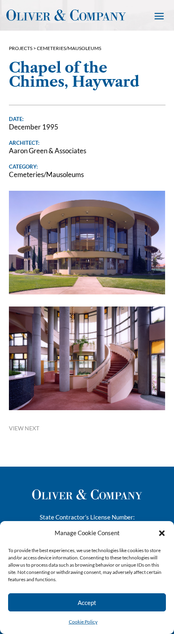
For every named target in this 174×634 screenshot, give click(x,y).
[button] (162, 533)
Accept (87, 602)
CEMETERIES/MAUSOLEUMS (69, 48)
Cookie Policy (83, 622)
